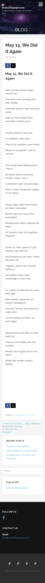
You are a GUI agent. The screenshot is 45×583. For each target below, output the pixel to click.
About (18, 564)
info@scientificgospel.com (15, 538)
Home (10, 564)
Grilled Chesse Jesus (16, 488)
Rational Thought (27, 415)
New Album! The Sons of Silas (21, 450)
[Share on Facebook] (7, 65)
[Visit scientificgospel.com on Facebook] (3, 518)
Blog (35, 564)
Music (27, 564)
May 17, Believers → (34, 423)
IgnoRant (16, 415)
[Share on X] (13, 65)
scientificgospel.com (13, 7)
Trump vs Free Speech (18, 446)
